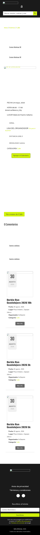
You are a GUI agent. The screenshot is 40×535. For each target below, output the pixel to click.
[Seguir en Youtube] (23, 495)
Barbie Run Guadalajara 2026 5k (18, 426)
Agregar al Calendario (21, 155)
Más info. (20, 323)
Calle (18, 28)
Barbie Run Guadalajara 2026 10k (19, 301)
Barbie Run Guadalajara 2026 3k (18, 363)
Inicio (6, 28)
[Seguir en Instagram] (18, 495)
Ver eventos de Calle (14, 214)
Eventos (12, 28)
